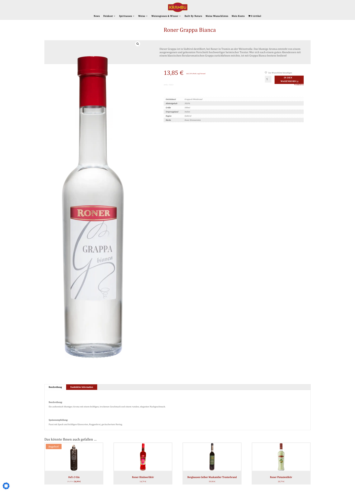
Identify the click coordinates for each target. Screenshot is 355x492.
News (97, 16)
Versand (202, 73)
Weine (141, 16)
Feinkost (108, 16)
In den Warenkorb (288, 79)
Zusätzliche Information (81, 387)
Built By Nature (193, 16)
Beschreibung (55, 387)
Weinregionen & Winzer (164, 16)
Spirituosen (125, 16)
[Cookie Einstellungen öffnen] (6, 488)
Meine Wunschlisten (217, 16)
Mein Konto (238, 16)
